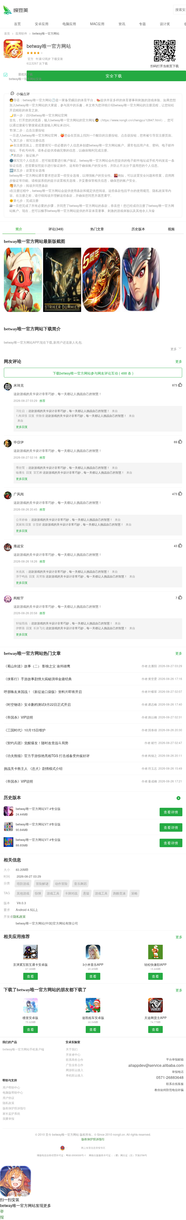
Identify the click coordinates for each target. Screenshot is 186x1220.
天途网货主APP (155, 1017)
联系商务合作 (74, 1059)
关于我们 (72, 1049)
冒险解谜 (42, 883)
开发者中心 (73, 1054)
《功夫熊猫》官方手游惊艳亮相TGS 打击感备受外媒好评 (47, 755)
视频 (171, 228)
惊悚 (38, 893)
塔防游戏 (23, 883)
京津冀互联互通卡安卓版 (30, 964)
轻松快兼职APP (155, 964)
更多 (178, 361)
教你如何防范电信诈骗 (169, 1090)
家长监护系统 (11, 1113)
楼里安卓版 (30, 1017)
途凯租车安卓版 (93, 1017)
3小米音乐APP (93, 964)
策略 (134, 893)
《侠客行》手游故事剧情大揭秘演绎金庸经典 (38, 678)
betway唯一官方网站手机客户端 (23, 1049)
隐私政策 (19, 916)
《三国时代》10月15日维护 (25, 730)
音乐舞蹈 (80, 883)
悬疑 (86, 893)
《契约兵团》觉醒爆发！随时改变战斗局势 (36, 742)
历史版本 (138, 228)
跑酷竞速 (119, 893)
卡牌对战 (71, 893)
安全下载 (114, 76)
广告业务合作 (74, 1065)
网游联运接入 (74, 1070)
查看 (30, 976)
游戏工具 (53, 893)
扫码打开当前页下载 (164, 66)
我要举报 (8, 1118)
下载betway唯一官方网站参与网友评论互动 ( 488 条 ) (93, 373)
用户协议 (8, 1098)
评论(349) (55, 228)
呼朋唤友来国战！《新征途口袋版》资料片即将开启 (43, 691)
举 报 (2, 1214)
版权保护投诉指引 (14, 1108)
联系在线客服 (175, 1084)
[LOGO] (15, 9)
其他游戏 (23, 893)
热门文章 (97, 228)
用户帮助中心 (11, 1087)
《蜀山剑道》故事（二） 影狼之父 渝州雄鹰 (37, 666)
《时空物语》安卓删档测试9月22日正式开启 (37, 704)
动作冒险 (61, 883)
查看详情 (171, 811)
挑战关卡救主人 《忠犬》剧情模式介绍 (33, 768)
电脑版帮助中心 (13, 1092)
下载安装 (57, 59)
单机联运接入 (74, 1075)
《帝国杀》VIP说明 (18, 717)
